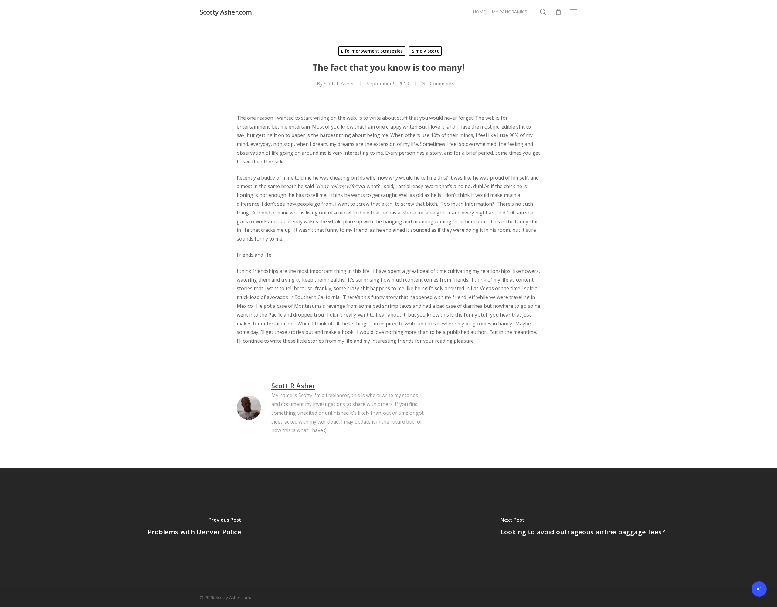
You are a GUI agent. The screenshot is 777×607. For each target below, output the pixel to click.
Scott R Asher (339, 83)
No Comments (438, 83)
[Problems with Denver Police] (194, 527)
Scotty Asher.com (226, 12)
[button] (574, 12)
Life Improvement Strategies (371, 51)
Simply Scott (425, 51)
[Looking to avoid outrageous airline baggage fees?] (582, 527)
